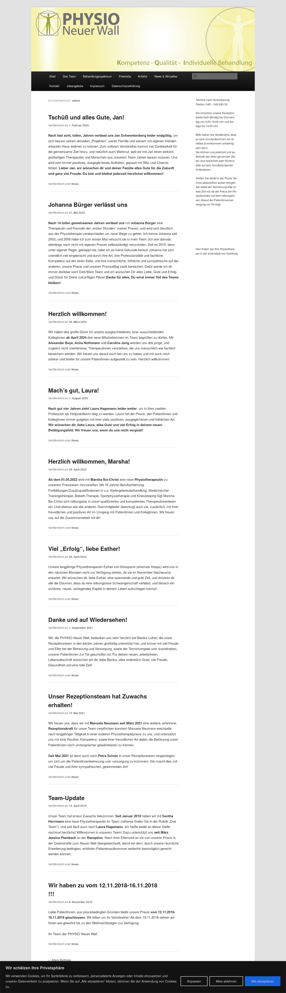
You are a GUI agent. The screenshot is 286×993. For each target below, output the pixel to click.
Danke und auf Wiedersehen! (87, 619)
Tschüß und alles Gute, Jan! (86, 117)
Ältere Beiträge (59, 960)
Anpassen (194, 981)
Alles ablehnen (226, 981)
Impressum (97, 86)
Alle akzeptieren (262, 981)
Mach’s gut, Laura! (73, 390)
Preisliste (125, 76)
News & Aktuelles (165, 76)
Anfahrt (142, 76)
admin (76, 100)
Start (52, 76)
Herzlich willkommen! (77, 313)
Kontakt (54, 86)
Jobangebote (75, 86)
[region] (143, 977)
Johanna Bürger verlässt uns (87, 204)
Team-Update (66, 798)
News (75, 184)
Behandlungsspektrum (97, 76)
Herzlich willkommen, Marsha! (89, 461)
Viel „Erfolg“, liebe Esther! (84, 548)
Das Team (69, 76)
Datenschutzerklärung (126, 86)
